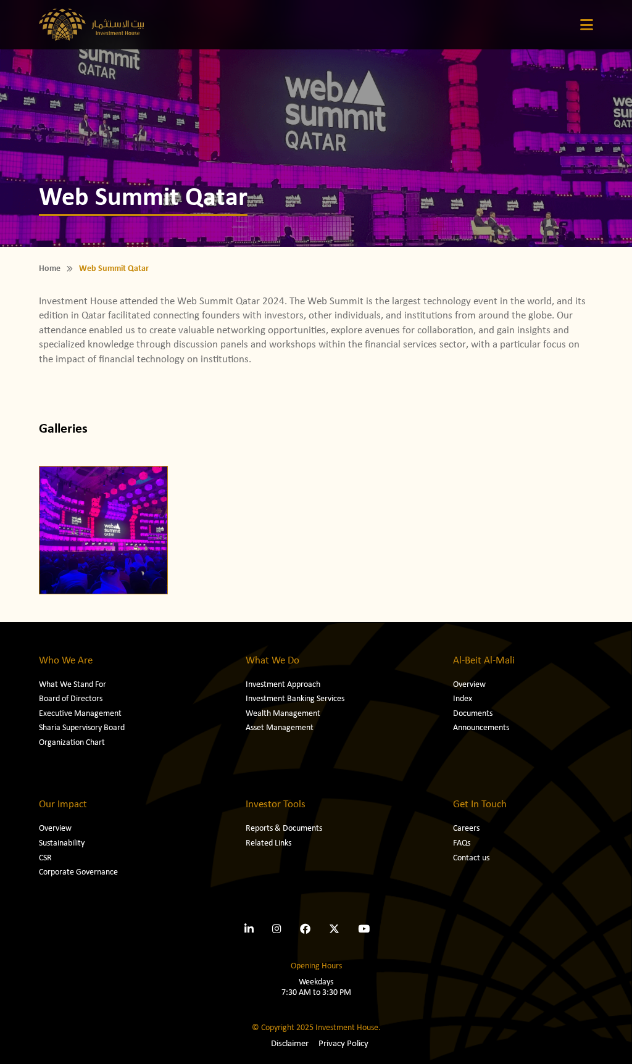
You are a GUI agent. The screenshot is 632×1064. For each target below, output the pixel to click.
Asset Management (280, 728)
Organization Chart (72, 742)
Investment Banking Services (295, 699)
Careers (466, 828)
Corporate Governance (78, 872)
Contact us (471, 858)
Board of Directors (70, 699)
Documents (473, 713)
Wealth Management (283, 713)
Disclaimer (290, 1044)
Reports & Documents (284, 828)
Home (49, 268)
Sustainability (62, 843)
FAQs (461, 843)
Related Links (268, 843)
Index (462, 699)
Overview (469, 684)
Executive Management (80, 713)
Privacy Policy (343, 1044)
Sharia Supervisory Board (82, 728)
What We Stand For (72, 684)
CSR (45, 858)
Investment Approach (283, 684)
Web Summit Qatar (114, 268)
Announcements (481, 728)
